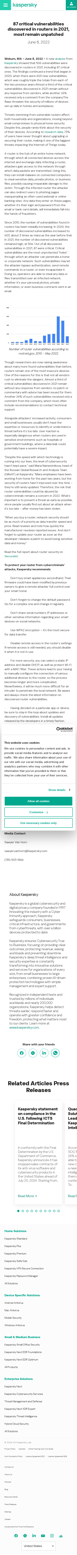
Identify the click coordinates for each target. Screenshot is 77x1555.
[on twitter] (32, 1053)
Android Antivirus (13, 1302)
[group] (38, 1152)
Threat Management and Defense (23, 1401)
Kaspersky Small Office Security (22, 1344)
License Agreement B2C (35, 1456)
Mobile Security (13, 1317)
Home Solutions (15, 1231)
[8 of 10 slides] (49, 1211)
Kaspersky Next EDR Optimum (21, 1359)
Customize (36, 812)
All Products (11, 1367)
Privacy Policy (10, 1449)
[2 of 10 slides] (23, 1211)
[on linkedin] (44, 1053)
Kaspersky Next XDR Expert (19, 1408)
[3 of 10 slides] (27, 1211)
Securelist (11, 556)
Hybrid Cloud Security (16, 1423)
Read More (26, 1196)
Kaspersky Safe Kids (15, 1260)
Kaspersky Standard (15, 1238)
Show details (56, 790)
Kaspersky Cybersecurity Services (23, 1393)
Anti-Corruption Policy (13, 1456)
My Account (71, 7)
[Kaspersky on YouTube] (43, 1536)
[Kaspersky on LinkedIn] (34, 1536)
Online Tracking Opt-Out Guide (40, 1449)
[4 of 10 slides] (32, 1211)
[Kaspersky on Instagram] (52, 1536)
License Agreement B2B (57, 1456)
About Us (8, 1474)
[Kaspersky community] (61, 1536)
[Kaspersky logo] (25, 5)
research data (53, 132)
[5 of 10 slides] (36, 1211)
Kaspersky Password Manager (21, 1275)
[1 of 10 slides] (18, 1211)
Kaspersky (11, 63)
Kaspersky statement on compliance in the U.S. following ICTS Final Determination (38, 1116)
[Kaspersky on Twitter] (25, 1536)
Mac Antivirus (11, 1310)
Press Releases (10, 1504)
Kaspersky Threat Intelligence (20, 1416)
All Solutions (11, 1283)
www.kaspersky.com (24, 1027)
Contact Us (9, 1467)
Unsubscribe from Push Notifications (19, 1527)
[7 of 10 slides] (45, 1211)
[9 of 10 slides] (54, 1211)
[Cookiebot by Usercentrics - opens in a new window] (56, 729)
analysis (60, 58)
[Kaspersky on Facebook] (16, 1536)
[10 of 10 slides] (58, 1211)
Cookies (22, 1449)
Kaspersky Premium (15, 1253)
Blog (6, 1489)
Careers (7, 1519)
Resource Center (11, 1497)
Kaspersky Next (13, 1386)
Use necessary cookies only (38, 823)
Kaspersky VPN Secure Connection (24, 1268)
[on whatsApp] (55, 1053)
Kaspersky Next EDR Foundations (23, 1352)
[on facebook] (21, 1053)
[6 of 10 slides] (40, 1211)
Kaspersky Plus (12, 1246)
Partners (7, 1482)
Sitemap (7, 1512)
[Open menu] (5, 5)
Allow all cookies (38, 801)
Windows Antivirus (14, 1325)
